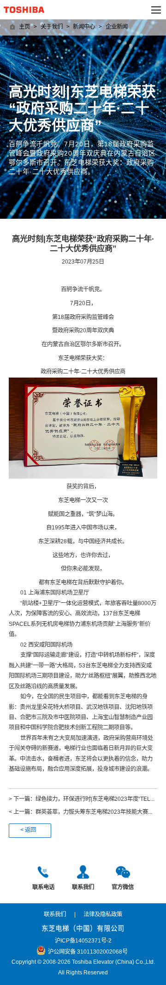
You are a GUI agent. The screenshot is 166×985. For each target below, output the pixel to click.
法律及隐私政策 (102, 915)
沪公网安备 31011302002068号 (88, 952)
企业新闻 (117, 27)
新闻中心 (84, 27)
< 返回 (28, 830)
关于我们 (52, 27)
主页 (24, 27)
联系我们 (55, 915)
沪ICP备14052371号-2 (83, 941)
